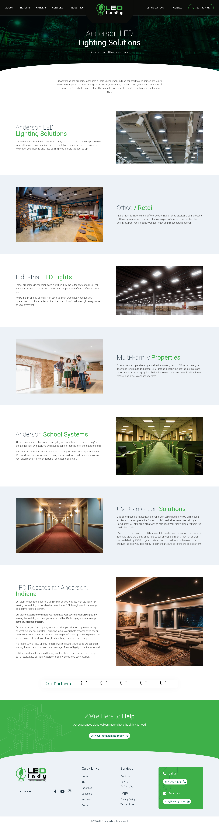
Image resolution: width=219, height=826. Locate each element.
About (9, 8)
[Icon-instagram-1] (69, 791)
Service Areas (155, 8)
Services (57, 8)
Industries (77, 8)
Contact (178, 8)
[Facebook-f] (55, 791)
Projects (24, 8)
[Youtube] (62, 791)
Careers (41, 8)
